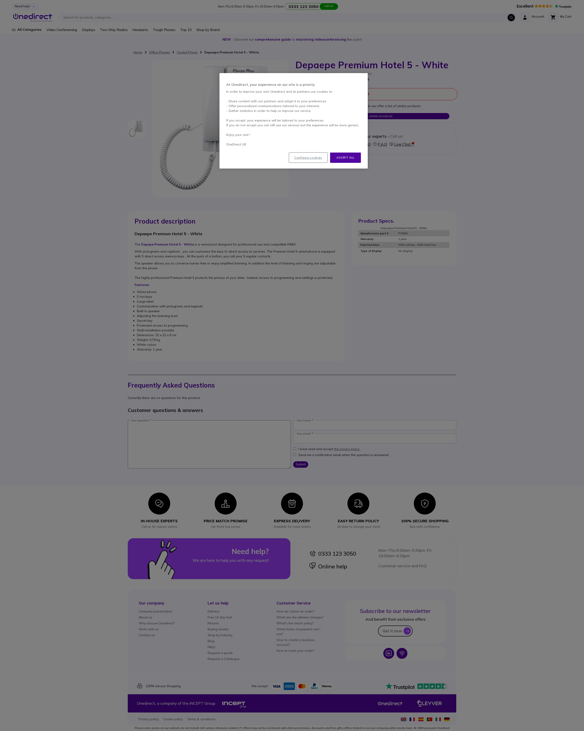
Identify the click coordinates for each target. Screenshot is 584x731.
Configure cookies (308, 157)
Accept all (345, 157)
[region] (293, 121)
